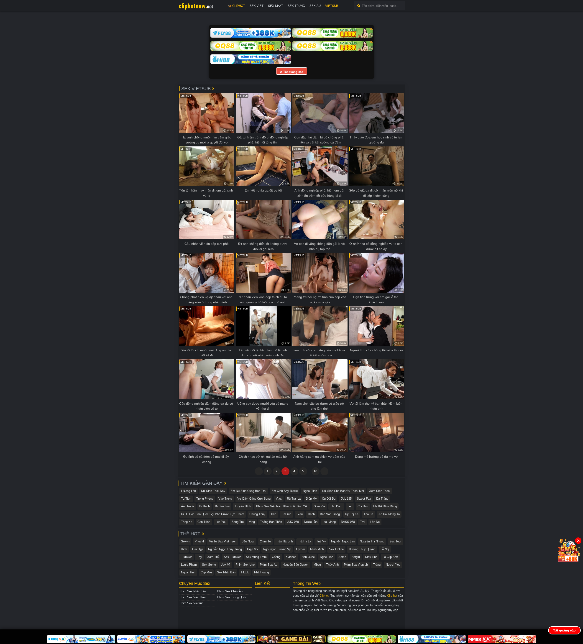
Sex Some (209, 564)
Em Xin (286, 514)
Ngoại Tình (188, 572)
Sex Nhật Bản (226, 572)
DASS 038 (348, 522)
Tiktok (245, 572)
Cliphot (324, 595)
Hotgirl (355, 557)
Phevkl (199, 541)
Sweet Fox (364, 498)
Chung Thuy (257, 514)
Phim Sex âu (268, 564)
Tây (199, 557)
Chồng (276, 557)
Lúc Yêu (220, 522)
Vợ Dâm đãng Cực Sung (254, 498)
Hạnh (311, 514)
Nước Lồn (310, 522)
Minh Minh (317, 549)
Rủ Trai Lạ (294, 498)
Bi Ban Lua (222, 506)
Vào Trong (225, 498)
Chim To (265, 541)
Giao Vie (319, 506)
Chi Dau (363, 506)
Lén (350, 506)
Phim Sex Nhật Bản (192, 591)
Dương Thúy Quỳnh (362, 549)
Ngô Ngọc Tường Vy (277, 549)
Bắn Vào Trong (330, 514)
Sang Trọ (238, 522)
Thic (273, 514)
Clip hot (392, 595)
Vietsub (331, 6)
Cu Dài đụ (328, 498)
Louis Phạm (189, 564)
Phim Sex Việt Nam (192, 597)
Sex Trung (296, 6)
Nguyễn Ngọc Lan (343, 541)
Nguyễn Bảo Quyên (295, 564)
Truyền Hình (243, 506)
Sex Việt (256, 6)
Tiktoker (186, 557)
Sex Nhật (275, 6)
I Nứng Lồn (188, 491)
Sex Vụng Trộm (256, 557)
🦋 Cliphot (236, 6)
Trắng (377, 564)
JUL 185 (346, 498)
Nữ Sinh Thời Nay (213, 491)
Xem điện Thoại (379, 491)
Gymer (300, 549)
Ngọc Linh (326, 557)
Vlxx (279, 498)
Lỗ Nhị (385, 549)
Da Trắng (382, 498)
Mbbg (317, 564)
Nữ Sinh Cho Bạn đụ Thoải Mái (343, 491)
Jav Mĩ (225, 564)
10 (315, 471)
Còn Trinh (203, 522)
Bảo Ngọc (248, 541)
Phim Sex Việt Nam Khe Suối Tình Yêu (282, 506)
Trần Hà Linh (284, 541)
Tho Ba (368, 514)
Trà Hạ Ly (304, 541)
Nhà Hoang (261, 572)
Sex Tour (395, 541)
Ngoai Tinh (310, 491)
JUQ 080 (293, 522)
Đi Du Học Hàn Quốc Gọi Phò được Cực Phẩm (212, 514)
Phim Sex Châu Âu (230, 591)
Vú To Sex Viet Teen (222, 541)
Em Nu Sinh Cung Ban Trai (248, 491)
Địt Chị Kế (351, 514)
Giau (300, 514)
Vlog (252, 522)
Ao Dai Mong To (389, 514)
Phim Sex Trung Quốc (232, 597)
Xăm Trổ (213, 557)
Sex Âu (315, 6)
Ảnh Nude (187, 506)
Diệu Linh (371, 557)
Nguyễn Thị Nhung (372, 541)
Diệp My (311, 498)
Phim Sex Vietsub (356, 564)
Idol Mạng (329, 522)
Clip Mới (206, 572)
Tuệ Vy (321, 541)
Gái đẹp (197, 549)
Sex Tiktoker (232, 557)
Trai (362, 522)
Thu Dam (336, 506)
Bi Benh (204, 506)
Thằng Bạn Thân (271, 522)
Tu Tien (186, 498)
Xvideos (291, 557)
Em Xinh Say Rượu (284, 491)
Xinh (184, 549)
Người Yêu (393, 564)
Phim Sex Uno (245, 564)
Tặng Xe (186, 522)
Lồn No (375, 522)
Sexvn (185, 541)
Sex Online (336, 549)
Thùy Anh (332, 564)
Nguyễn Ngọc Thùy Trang (225, 549)
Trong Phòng (204, 498)
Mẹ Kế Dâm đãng (385, 506)
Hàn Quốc (308, 557)
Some (342, 557)
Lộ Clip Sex (390, 557)
